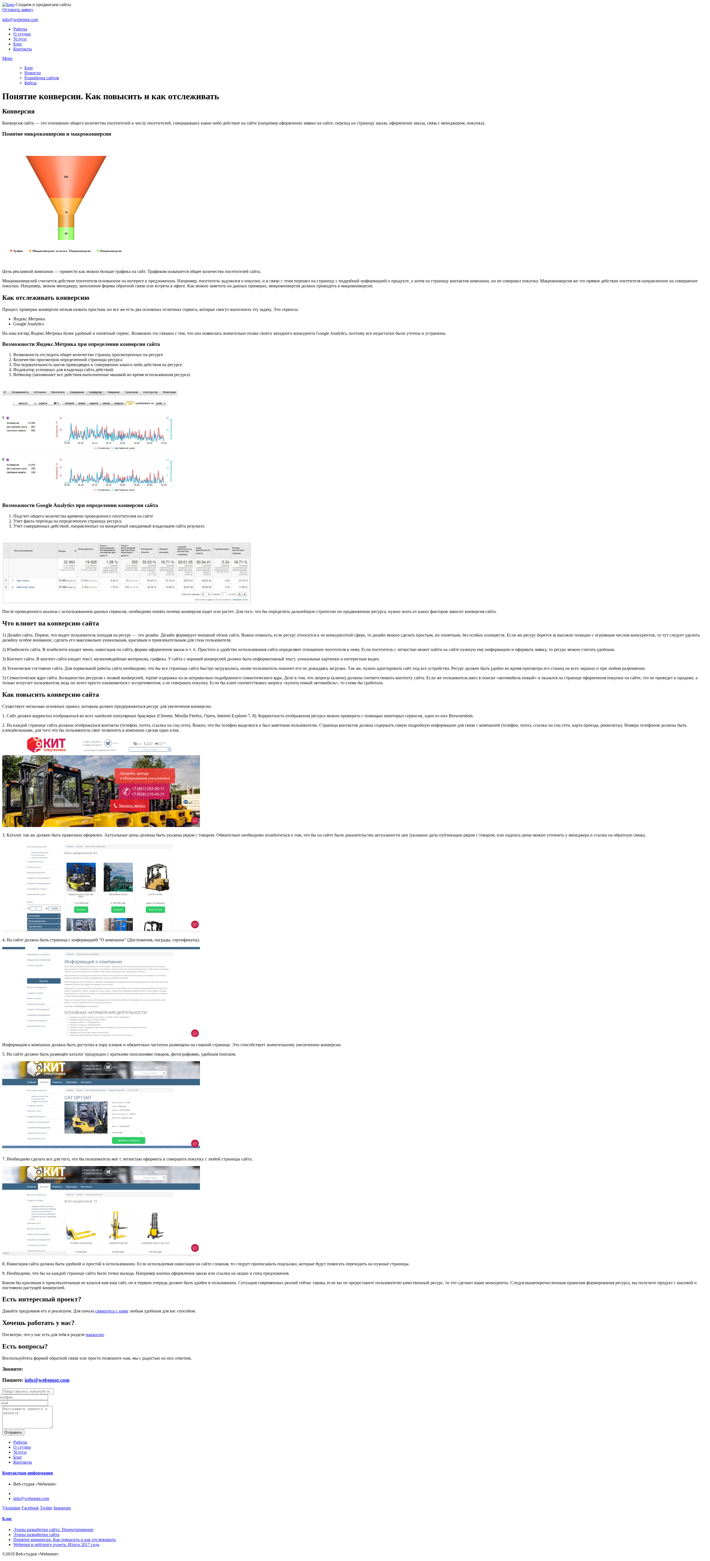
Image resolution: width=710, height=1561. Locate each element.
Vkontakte (11, 1508)
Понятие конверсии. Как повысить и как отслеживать (64, 1539)
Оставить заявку (17, 9)
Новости (32, 72)
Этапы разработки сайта (36, 1534)
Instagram (62, 1508)
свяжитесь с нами (111, 1311)
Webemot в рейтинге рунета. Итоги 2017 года (56, 1544)
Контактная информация (27, 1473)
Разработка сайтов (41, 77)
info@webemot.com (20, 19)
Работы (20, 29)
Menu (7, 58)
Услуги (20, 39)
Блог (17, 44)
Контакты (22, 49)
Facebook (30, 1508)
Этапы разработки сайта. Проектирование (53, 1529)
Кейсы (30, 82)
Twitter (46, 1508)
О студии (22, 34)
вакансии (95, 1334)
